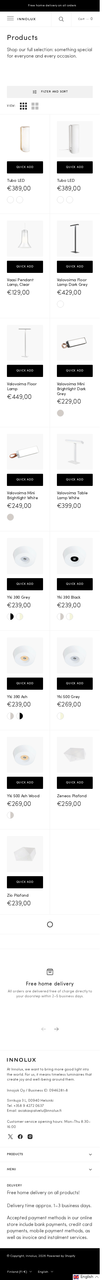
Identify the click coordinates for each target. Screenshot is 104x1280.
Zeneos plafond (72, 796)
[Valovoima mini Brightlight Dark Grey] (60, 413)
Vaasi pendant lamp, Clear (20, 282)
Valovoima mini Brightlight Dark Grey (71, 389)
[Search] (61, 19)
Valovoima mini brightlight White (22, 495)
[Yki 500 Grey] (10, 815)
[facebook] (20, 1136)
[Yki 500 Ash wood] (60, 716)
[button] (10, 19)
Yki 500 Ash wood (23, 796)
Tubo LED (16, 181)
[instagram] (30, 1136)
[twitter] (10, 1136)
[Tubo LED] (10, 199)
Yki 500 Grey (68, 697)
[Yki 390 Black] (10, 616)
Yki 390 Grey (18, 597)
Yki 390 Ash (17, 697)
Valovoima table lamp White (72, 495)
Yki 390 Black (69, 597)
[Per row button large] (23, 106)
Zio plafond (18, 896)
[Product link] (25, 139)
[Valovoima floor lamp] (60, 304)
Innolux (31, 1256)
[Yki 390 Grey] (60, 616)
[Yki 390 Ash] (19, 616)
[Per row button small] (35, 106)
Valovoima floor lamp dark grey (72, 282)
